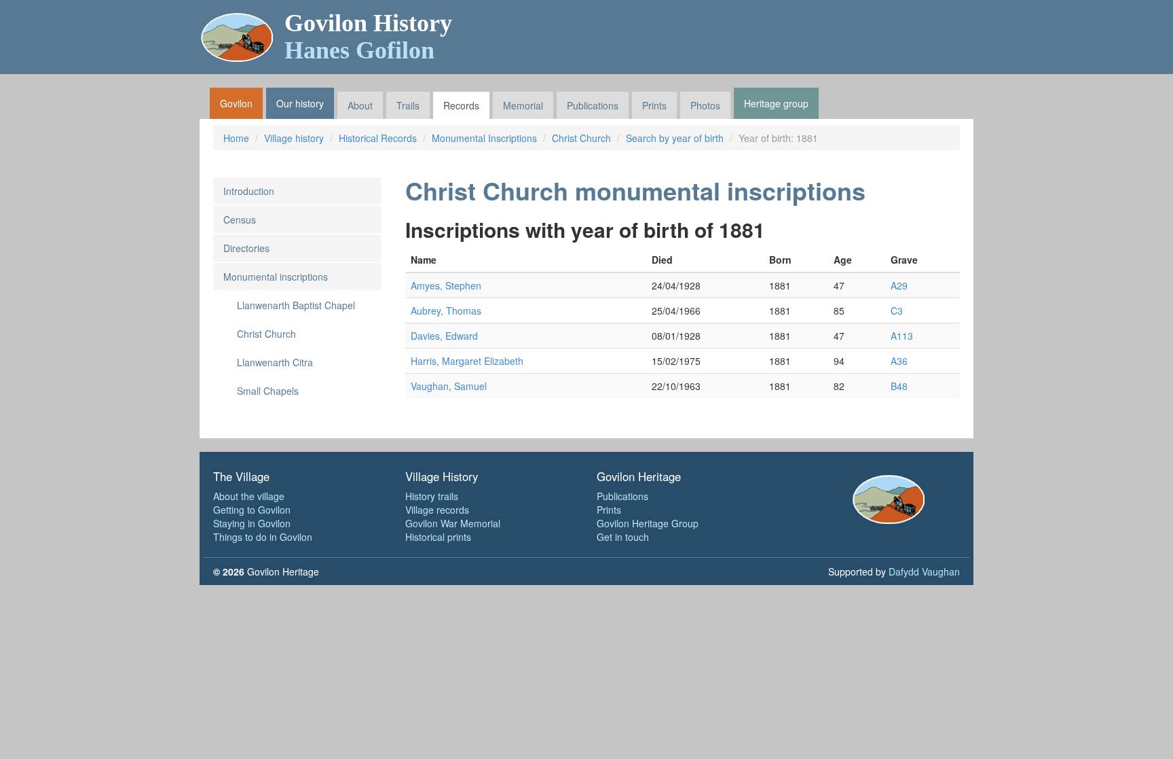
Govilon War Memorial (452, 523)
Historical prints (438, 537)
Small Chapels (268, 391)
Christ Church (581, 138)
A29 (899, 285)
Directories (246, 248)
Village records (437, 509)
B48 (899, 386)
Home (236, 138)
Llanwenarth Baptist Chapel (296, 305)
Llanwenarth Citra (275, 362)
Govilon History (368, 37)
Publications (592, 105)
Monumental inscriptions (275, 276)
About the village (248, 496)
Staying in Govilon (252, 523)
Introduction (248, 191)
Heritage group (776, 103)
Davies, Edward (444, 335)
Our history (300, 103)
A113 (902, 335)
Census (239, 219)
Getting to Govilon (252, 509)
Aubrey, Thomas (446, 310)
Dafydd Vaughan (924, 571)
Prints (654, 105)
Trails (408, 105)
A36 (899, 361)
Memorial (523, 105)
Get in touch (623, 537)
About (360, 105)
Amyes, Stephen (446, 285)
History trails (431, 496)
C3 (897, 310)
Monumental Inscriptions (484, 138)
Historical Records (378, 138)
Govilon (236, 103)
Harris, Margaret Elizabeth (467, 361)
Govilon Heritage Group (648, 523)
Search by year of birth (675, 138)
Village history (294, 138)
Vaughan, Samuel (449, 386)
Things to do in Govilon (262, 537)
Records (461, 105)
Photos (705, 105)
